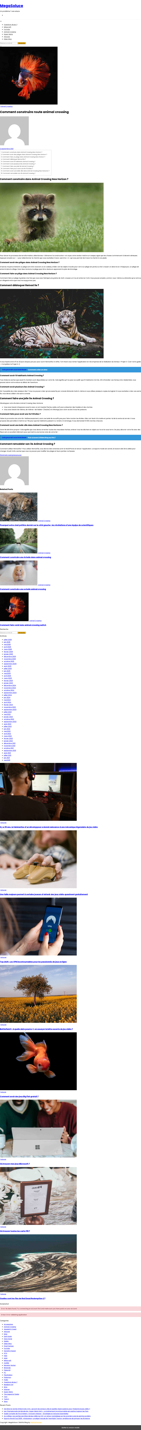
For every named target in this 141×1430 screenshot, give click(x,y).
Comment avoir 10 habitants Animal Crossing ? (19, 161)
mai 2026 (7, 644)
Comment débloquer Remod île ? (14, 159)
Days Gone (8, 1339)
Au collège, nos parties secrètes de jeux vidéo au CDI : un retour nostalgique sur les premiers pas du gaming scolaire (47, 1416)
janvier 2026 (8, 654)
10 (0, 455)
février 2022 (8, 738)
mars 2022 (8, 736)
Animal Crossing (10, 32)
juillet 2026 (8, 640)
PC (5, 1372)
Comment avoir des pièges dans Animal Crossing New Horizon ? (24, 154)
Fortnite (7, 29)
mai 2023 (7, 714)
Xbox (6, 1401)
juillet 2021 (7, 755)
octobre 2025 (9, 661)
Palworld (7, 1370)
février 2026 (8, 652)
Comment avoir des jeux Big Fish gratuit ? (19, 1096)
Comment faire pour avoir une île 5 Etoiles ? (17, 169)
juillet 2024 (8, 695)
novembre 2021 (9, 746)
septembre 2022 (10, 721)
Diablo (6, 1341)
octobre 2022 (9, 719)
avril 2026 (7, 647)
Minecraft (7, 27)
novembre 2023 (10, 707)
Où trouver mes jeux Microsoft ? (15, 1164)
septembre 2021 (10, 750)
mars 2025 (8, 678)
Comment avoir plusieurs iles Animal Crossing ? (18, 164)
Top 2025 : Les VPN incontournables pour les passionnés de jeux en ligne (33, 962)
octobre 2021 (9, 748)
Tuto (5, 1397)
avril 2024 (7, 702)
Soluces (3, 1092)
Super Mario (8, 34)
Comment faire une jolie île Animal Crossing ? (18, 166)
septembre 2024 (10, 693)
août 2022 (7, 724)
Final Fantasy (9, 1346)
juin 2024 (7, 697)
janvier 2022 (8, 741)
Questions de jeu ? (10, 25)
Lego (5, 1358)
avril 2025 (7, 676)
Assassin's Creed (10, 1329)
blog (5, 1334)
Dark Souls (8, 1336)
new (14, 455)
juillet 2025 (8, 668)
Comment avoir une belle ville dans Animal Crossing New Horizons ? (25, 171)
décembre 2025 (10, 656)
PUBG (6, 1380)
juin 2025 (7, 671)
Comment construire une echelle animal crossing (23, 589)
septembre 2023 (10, 709)
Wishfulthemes (36, 1422)
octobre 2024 (9, 690)
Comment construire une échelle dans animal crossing (25, 557)
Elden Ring (8, 39)
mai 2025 (7, 673)
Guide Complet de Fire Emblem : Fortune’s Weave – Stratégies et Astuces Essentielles (36, 1414)
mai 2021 (7, 760)
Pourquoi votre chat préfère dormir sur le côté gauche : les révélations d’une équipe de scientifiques (46, 525)
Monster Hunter (10, 1365)
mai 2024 (7, 700)
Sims (5, 1387)
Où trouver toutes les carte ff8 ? (15, 1231)
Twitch (6, 1399)
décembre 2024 (10, 685)
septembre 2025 (10, 664)
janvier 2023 (8, 717)
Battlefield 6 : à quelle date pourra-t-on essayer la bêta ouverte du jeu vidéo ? (36, 1029)
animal (4, 455)
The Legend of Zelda (11, 1394)
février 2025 (8, 681)
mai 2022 (7, 731)
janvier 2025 (8, 683)
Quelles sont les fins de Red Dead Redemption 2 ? (22, 1298)
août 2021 (7, 753)
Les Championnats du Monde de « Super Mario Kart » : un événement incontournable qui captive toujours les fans (46, 1411)
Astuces (7, 37)
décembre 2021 (9, 743)
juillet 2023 (8, 712)
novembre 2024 (10, 688)
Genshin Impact (10, 1351)
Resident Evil (8, 1385)
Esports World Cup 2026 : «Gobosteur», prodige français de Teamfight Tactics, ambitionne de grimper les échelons (47, 1418)
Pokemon (7, 1377)
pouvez (18, 455)
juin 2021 (7, 758)
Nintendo (7, 1368)
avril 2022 (7, 734)
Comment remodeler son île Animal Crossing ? (19, 173)
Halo (5, 1356)
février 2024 (8, 705)
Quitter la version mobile (70, 1428)
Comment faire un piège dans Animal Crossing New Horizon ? (23, 157)
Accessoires (8, 1324)
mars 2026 (8, 649)
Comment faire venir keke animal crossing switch (23, 625)
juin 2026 (7, 642)
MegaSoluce (11, 5)
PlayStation (8, 1375)
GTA (5, 1353)
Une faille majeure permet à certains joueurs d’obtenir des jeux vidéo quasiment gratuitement (44, 894)
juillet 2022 (8, 726)
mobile (6, 1363)
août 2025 (7, 666)
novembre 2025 (10, 659)
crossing (10, 455)
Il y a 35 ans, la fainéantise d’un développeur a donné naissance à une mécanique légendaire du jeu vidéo (49, 827)
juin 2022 (7, 729)
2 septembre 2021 (6, 149)
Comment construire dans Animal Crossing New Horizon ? (22, 152)
